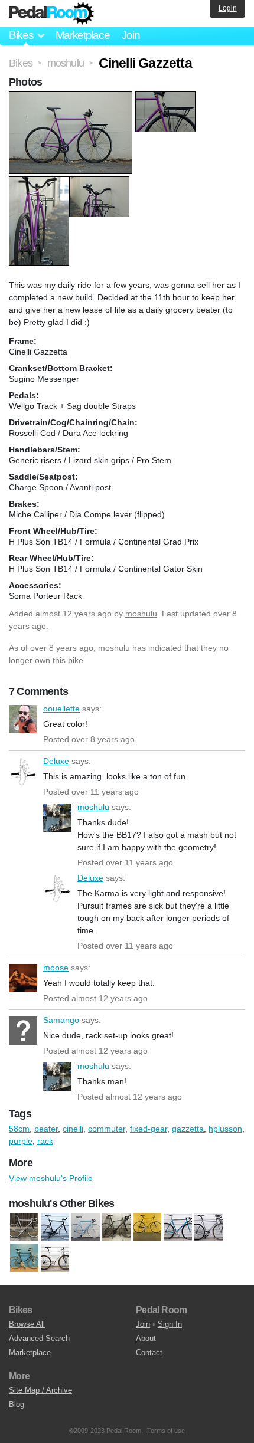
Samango (23, 1030)
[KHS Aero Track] (177, 1227)
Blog (16, 1404)
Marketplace (83, 35)
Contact (149, 1352)
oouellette (23, 719)
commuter (106, 1128)
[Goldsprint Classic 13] (85, 1227)
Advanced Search (39, 1338)
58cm (19, 1128)
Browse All (27, 1324)
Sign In (170, 1324)
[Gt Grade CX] (116, 1227)
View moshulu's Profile (51, 1178)
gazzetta (188, 1128)
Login (228, 8)
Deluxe (23, 771)
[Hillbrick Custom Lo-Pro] (147, 1227)
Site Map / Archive (40, 1390)
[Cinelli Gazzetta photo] (72, 97)
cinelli (73, 1128)
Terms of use (166, 1430)
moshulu (141, 613)
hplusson (225, 1128)
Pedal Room (51, 13)
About (146, 1338)
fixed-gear (148, 1128)
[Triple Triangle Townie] (55, 1257)
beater (46, 1128)
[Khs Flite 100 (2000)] (208, 1227)
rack (45, 1141)
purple (20, 1141)
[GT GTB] (55, 1227)
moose (23, 978)
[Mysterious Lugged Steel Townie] (24, 1257)
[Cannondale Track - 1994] (24, 1227)
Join (131, 35)
